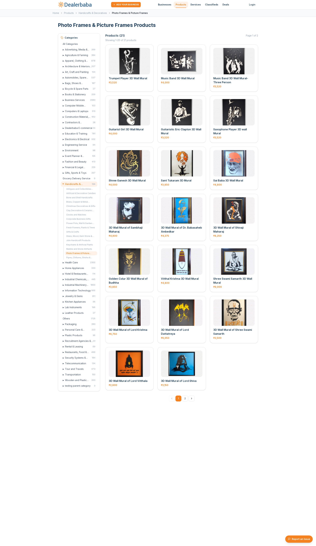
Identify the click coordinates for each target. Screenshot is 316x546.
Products (181, 4)
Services (195, 4)
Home (56, 13)
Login (252, 4)
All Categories (70, 44)
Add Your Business (127, 4)
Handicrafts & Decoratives (93, 13)
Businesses (164, 4)
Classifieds (211, 4)
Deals (226, 4)
